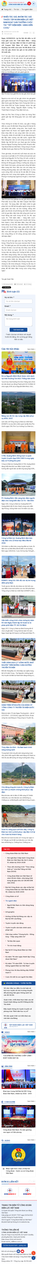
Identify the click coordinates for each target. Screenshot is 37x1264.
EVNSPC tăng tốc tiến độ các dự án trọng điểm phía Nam (18, 581)
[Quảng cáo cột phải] (18, 1026)
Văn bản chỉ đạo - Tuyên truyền (18, 983)
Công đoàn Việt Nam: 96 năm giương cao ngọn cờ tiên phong (17, 1131)
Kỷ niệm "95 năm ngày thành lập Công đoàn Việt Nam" (20, 958)
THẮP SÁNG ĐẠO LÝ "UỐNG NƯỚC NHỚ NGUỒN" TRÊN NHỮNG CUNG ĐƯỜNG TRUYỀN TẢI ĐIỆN (18, 665)
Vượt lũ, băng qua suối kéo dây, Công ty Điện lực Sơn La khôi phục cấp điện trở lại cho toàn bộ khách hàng (18, 832)
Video (7, 1032)
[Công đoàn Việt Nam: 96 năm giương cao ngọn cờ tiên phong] (18, 1116)
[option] (9, 1191)
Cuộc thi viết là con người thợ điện (18, 977)
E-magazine (10, 1102)
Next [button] (33, 1181)
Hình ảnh (8, 1066)
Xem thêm (30, 349)
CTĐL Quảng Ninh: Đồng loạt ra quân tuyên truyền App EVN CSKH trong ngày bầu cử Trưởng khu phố (18, 458)
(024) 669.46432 (15, 1239)
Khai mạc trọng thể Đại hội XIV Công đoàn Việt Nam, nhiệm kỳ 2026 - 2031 (17, 1092)
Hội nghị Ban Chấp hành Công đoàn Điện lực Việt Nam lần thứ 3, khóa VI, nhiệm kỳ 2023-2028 (20, 860)
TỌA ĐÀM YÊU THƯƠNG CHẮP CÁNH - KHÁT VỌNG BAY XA (17, 1057)
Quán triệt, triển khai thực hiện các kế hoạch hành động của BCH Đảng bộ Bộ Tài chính (18, 999)
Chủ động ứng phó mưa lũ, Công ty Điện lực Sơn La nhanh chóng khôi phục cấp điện (18, 789)
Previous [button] (30, 1181)
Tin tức (16, 9)
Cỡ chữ (26, 33)
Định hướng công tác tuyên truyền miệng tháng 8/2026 (17, 1021)
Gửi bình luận (18, 330)
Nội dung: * (9, 315)
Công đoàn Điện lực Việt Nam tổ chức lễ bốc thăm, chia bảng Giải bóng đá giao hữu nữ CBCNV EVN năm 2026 (20, 879)
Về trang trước (8, 284)
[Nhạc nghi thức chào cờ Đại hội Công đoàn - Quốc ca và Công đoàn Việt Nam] (18, 1155)
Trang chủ (7, 9)
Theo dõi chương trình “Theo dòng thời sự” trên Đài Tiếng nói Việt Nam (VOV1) (20, 869)
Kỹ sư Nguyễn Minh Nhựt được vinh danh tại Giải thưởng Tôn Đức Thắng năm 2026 (18, 377)
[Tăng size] (33, 32)
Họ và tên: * (9, 297)
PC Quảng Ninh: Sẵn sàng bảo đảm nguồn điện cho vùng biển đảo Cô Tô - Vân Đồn (18, 499)
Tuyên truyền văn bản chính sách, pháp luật (18, 929)
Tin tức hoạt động (14, 946)
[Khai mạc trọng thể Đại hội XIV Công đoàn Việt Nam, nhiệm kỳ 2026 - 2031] (18, 1079)
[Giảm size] (30, 32)
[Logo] (4, 3)
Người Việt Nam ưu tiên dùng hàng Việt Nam (20, 906)
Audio (7, 1141)
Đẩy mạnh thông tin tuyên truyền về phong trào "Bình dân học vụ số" (18, 1007)
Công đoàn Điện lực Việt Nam (16, 853)
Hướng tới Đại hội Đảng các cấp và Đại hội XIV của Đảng (18, 918)
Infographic (9, 912)
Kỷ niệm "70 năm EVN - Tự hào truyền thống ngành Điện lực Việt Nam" (19, 965)
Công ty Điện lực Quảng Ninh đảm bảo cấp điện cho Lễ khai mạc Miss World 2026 (17, 540)
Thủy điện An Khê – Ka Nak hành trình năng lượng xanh (17, 748)
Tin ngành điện (27, 9)
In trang (28, 284)
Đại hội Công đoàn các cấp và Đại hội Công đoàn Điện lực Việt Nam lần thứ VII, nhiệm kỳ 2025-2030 (19, 889)
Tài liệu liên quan (13, 941)
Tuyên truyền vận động (14, 923)
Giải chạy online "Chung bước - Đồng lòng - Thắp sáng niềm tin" (19, 935)
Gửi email (19, 284)
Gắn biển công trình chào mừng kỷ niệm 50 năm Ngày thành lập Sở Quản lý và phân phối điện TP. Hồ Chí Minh (18, 622)
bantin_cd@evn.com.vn (14, 1242)
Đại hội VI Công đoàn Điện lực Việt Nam (18, 951)
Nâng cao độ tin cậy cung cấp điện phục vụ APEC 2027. (18, 417)
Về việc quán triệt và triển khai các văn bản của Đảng (17, 1014)
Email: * (7, 306)
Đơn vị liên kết (10, 1181)
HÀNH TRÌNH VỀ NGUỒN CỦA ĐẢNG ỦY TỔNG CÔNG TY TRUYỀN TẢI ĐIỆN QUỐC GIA (18, 707)
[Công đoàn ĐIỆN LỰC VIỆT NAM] (18, 1251)
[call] (33, 1253)
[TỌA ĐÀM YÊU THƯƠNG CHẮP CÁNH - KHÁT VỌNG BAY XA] (18, 1044)
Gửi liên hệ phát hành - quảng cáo (14, 1245)
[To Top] (33, 1258)
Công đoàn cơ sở (12, 896)
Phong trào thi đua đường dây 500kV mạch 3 (19, 971)
